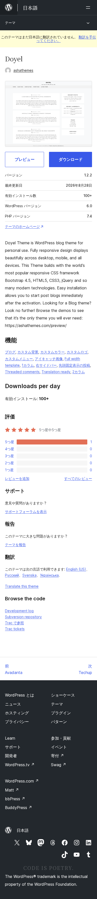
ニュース (13, 704)
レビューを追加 (17, 478)
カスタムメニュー (19, 359)
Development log (19, 611)
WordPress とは (19, 695)
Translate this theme (22, 586)
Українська (49, 575)
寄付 (57, 755)
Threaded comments (22, 372)
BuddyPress (18, 807)
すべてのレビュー (78, 478)
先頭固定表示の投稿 (74, 365)
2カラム (78, 372)
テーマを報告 (15, 544)
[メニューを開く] (89, 7)
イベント (59, 746)
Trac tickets (15, 629)
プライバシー (17, 721)
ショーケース (63, 695)
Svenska (29, 575)
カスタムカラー (52, 352)
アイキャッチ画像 (49, 359)
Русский (12, 575)
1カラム (28, 365)
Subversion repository (23, 617)
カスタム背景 (27, 352)
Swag (58, 764)
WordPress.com (22, 780)
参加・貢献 (61, 738)
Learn (10, 738)
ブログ (10, 352)
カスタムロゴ (77, 352)
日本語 (23, 830)
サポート (13, 746)
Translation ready (56, 372)
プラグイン (61, 712)
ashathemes (23, 70)
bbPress (15, 798)
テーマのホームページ (22, 226)
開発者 (11, 755)
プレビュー (25, 159)
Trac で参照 (14, 623)
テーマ (10, 23)
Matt (12, 790)
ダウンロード (71, 159)
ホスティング (17, 712)
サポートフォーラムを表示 (26, 511)
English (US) (76, 569)
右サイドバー (46, 365)
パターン (59, 721)
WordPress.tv (20, 764)
